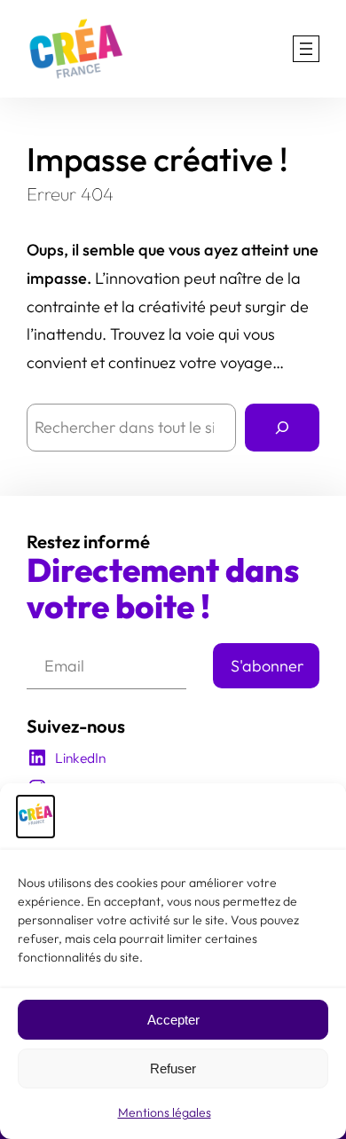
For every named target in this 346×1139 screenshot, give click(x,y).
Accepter (173, 1019)
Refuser (173, 1068)
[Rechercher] (282, 428)
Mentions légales (164, 1112)
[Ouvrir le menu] (306, 48)
